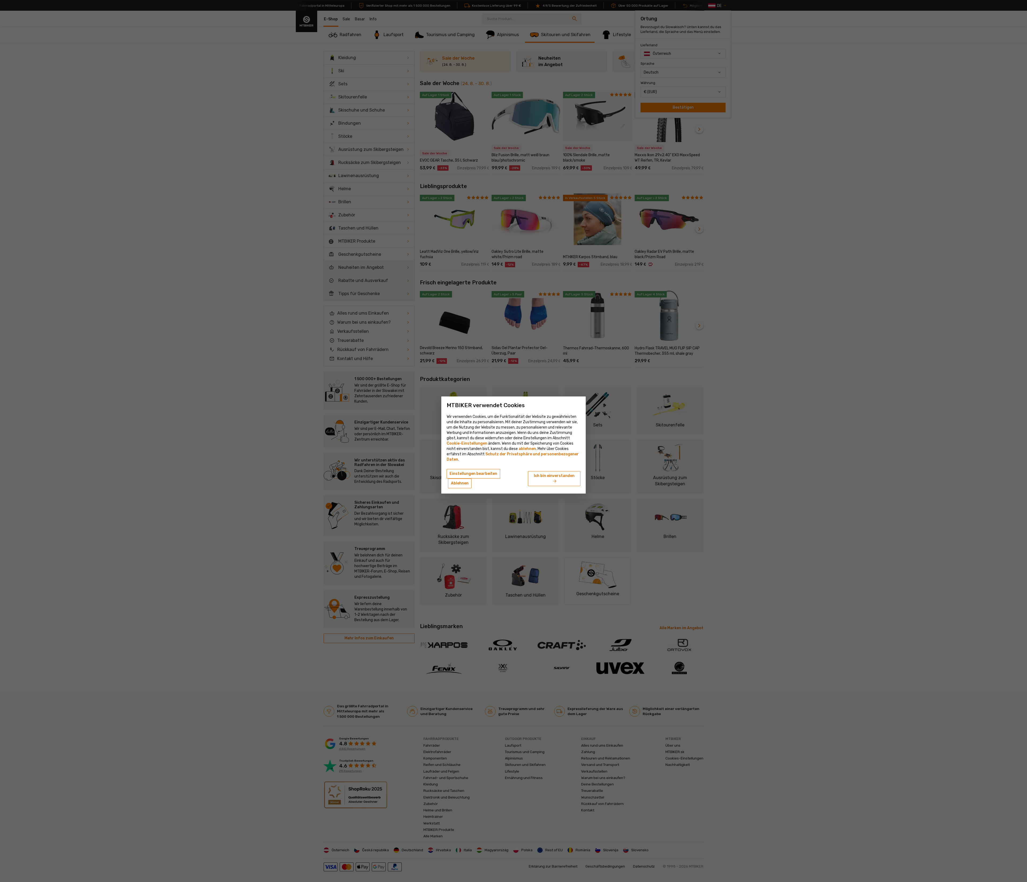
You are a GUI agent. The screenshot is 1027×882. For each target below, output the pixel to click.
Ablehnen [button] (460, 483)
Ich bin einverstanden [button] (554, 479)
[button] (527, 448)
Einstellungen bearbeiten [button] (473, 473)
